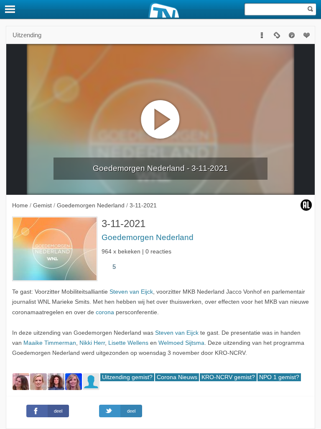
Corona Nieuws (177, 377)
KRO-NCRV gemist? (228, 377)
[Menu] (10, 9)
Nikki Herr (92, 343)
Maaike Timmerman (49, 343)
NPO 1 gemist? (279, 377)
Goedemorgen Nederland (148, 237)
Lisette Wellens (128, 343)
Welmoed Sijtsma (181, 343)
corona (105, 312)
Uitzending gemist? (127, 377)
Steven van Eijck (131, 292)
